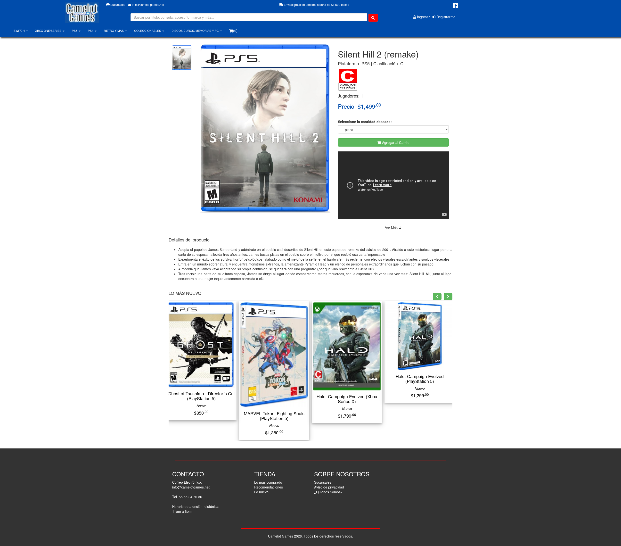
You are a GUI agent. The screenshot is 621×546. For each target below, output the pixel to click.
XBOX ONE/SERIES (48, 30)
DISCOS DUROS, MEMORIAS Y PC (196, 30)
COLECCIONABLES (148, 30)
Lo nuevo (261, 491)
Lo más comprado (268, 482)
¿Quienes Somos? (328, 491)
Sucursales (117, 4)
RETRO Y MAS (114, 30)
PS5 (75, 30)
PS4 (91, 30)
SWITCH (19, 30)
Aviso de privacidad (329, 487)
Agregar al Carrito (395, 142)
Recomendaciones (268, 487)
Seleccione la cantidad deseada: (365, 121)
